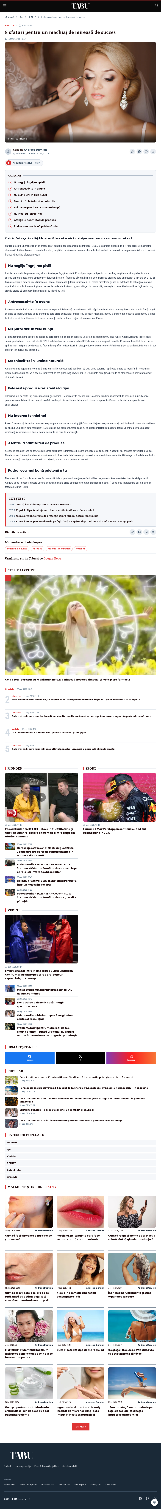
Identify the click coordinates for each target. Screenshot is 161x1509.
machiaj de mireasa (59, 548)
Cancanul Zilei (64, 1484)
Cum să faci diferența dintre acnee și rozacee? (43, 504)
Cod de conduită (69, 1466)
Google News (52, 558)
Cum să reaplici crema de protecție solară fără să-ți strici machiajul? (57, 515)
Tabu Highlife (80, 1484)
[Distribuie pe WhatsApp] (146, 151)
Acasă (11, 17)
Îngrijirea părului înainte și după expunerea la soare (129, 1294)
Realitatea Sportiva (28, 1484)
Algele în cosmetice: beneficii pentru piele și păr (76, 1294)
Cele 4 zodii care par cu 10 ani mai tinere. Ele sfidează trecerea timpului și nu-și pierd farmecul (67, 679)
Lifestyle (9, 689)
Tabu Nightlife (95, 1484)
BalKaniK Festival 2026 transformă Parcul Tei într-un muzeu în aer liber (47, 882)
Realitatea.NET (10, 1484)
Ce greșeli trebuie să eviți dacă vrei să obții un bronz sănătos (131, 1352)
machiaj (80, 548)
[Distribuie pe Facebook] (139, 151)
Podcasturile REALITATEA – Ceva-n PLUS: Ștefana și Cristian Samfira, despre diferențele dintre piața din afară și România (40, 832)
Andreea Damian (35, 150)
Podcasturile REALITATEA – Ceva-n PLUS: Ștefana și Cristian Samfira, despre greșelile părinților (46, 897)
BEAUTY (32, 17)
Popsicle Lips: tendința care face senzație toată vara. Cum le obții (55, 510)
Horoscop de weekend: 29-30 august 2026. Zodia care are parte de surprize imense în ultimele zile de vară (45, 851)
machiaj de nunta (17, 548)
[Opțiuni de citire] (154, 1502)
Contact (7, 1466)
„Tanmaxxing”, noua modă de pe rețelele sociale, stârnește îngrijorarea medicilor (130, 1411)
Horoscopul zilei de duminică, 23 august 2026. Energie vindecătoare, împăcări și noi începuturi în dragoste (76, 699)
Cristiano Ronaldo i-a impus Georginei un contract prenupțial (49, 732)
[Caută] (156, 6)
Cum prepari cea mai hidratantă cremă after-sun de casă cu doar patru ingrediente (27, 1411)
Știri (21, 17)
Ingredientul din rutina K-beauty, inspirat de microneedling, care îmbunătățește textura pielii (79, 1411)
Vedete (15, 729)
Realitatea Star (47, 1484)
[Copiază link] (132, 151)
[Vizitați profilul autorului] (8, 151)
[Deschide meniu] (4, 6)
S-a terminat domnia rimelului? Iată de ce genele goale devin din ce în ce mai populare (29, 1353)
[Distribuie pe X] (153, 151)
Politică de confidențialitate (46, 1466)
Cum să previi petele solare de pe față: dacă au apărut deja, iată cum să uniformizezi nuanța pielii (74, 521)
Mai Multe (80, 1426)
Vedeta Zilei (110, 1484)
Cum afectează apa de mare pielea (80, 1350)
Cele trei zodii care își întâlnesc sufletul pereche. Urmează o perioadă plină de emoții (63, 749)
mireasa (37, 548)
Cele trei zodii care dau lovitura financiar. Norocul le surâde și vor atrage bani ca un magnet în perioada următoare (81, 716)
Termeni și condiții (23, 1466)
